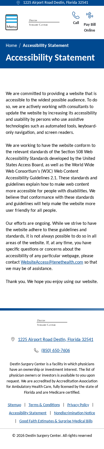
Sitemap (14, 405)
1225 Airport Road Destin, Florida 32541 (55, 3)
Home (11, 45)
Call (76, 23)
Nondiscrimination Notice (74, 413)
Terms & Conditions (44, 405)
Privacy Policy (78, 405)
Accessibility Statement (28, 413)
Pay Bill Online (90, 28)
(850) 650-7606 (55, 350)
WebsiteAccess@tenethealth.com (52, 262)
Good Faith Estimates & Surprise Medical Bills (55, 421)
